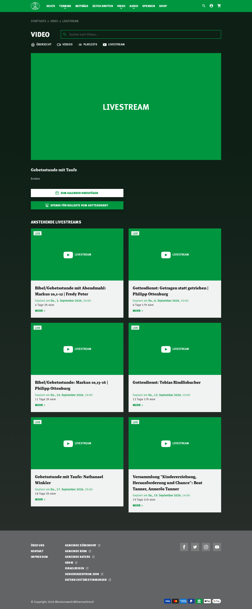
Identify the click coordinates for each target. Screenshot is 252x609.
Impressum (39, 557)
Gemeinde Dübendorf (81, 545)
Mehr (39, 310)
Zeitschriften (102, 6)
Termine (65, 6)
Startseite (38, 21)
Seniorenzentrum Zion (82, 574)
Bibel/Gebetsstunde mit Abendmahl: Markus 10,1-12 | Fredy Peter (70, 291)
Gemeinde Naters (78, 557)
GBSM (69, 562)
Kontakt (37, 551)
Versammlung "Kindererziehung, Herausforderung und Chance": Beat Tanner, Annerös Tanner (167, 482)
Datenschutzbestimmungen (86, 579)
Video (121, 6)
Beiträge (81, 6)
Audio (133, 6)
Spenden (148, 6)
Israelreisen (75, 568)
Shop (163, 6)
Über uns (37, 545)
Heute (50, 6)
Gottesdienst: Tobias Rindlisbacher (167, 382)
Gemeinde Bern (76, 551)
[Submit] (65, 34)
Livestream (70, 21)
